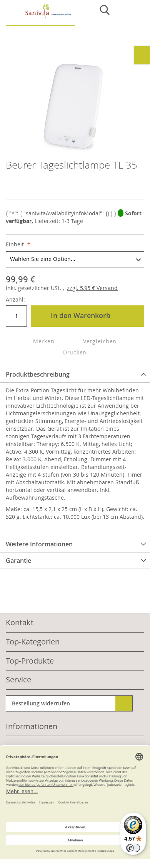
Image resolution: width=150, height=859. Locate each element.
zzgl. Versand (92, 288)
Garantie (18, 560)
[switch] (133, 848)
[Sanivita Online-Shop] (40, 15)
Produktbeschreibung (38, 374)
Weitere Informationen (39, 544)
